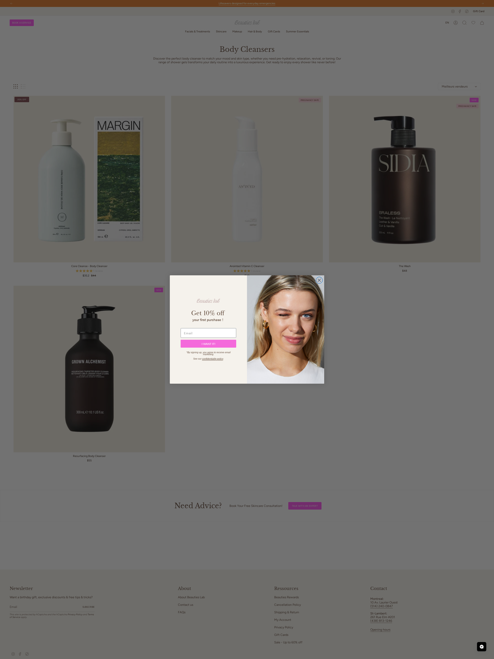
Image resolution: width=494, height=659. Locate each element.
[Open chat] (481, 646)
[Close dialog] (319, 280)
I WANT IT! (208, 344)
